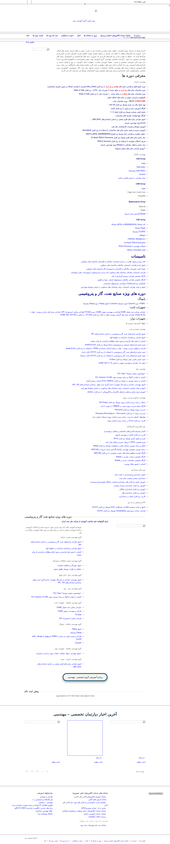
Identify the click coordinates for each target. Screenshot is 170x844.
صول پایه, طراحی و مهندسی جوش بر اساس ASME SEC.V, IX (122, 363)
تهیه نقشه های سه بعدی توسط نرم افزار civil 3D (127, 105)
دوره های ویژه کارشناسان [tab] (136, 427)
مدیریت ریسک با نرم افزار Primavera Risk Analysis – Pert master (120, 413)
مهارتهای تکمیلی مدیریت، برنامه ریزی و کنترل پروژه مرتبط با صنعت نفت (118, 417)
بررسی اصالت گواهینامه (97, 817)
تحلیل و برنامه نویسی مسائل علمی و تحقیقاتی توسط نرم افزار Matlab (119, 446)
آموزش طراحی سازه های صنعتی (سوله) (130, 149)
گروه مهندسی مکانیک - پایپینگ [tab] (70, 624)
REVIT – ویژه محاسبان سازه (129, 101)
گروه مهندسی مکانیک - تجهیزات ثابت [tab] (67, 603)
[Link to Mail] (29, 2)
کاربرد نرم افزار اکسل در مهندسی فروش (130, 435)
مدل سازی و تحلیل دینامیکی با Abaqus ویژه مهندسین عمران (123, 145)
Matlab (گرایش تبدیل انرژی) (135, 214)
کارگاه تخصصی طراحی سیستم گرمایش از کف (128, 276)
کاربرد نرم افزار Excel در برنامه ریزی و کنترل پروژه (126, 421)
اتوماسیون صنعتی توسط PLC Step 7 (131, 374)
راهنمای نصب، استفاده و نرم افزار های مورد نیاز (88, 802)
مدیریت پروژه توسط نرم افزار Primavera (130, 410)
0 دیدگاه (98, 758)
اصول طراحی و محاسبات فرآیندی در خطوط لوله (127, 337)
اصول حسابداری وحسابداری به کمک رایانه (129, 475)
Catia (143, 163)
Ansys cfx (141, 224)
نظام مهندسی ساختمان (44, 811)
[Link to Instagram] (25, 2)
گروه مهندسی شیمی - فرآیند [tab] (70, 537)
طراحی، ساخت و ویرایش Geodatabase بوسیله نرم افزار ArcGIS (121, 511)
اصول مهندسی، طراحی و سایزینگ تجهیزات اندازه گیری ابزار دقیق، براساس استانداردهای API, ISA (108, 385)
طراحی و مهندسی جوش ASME (108, 312)
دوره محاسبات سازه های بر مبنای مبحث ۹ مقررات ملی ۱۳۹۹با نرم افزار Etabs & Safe (109, 90)
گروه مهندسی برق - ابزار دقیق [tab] (70, 575)
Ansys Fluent (140, 228)
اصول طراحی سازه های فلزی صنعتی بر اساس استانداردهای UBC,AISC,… (117, 119)
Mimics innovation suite (136, 250)
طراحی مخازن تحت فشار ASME (133, 312)
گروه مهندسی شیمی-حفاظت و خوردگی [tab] (66, 561)
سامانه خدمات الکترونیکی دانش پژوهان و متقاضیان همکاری (84, 811)
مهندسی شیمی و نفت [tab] (137, 329)
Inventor (142, 174)
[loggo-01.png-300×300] (85, 21)
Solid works (141, 167)
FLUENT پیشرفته (138, 232)
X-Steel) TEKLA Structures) (134, 243)
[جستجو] (143, 42)
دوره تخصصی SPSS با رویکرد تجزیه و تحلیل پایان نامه (125, 442)
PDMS (142, 304)
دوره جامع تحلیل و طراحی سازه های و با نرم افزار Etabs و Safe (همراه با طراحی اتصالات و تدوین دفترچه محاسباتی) (96, 87)
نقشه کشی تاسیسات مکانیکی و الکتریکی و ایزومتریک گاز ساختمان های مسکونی (115, 269)
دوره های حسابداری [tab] (138, 470)
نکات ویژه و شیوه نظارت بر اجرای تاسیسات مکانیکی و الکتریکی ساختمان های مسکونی (113, 262)
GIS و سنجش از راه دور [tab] (136, 502)
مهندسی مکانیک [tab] (139, 154)
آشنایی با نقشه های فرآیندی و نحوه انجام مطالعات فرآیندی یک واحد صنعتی (117, 341)
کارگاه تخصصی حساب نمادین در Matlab (130, 457)
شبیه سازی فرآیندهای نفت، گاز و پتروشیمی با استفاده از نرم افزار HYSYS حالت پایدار (113, 352)
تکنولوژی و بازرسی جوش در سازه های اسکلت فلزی (126, 97)
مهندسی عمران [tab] (139, 82)
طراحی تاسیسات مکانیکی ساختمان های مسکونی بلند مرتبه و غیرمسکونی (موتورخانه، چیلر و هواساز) (108, 272)
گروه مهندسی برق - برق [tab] (72, 589)
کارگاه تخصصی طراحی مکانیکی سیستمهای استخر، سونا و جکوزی (121, 280)
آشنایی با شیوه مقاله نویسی (134, 464)
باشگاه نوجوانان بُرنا (45, 814)
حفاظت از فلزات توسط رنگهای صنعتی (67, 569)
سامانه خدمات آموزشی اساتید (95, 814)
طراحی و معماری (46, 797)
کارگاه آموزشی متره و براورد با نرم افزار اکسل (128, 108)
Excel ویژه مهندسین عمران (134, 123)
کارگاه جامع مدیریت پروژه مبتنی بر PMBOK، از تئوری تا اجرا (122, 406)
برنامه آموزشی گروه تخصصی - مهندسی (85, 677)
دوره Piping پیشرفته (90, 304)
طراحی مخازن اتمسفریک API (72, 312)
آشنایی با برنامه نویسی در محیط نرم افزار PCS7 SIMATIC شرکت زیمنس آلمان (115, 381)
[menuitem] (28, 35)
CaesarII (78, 643)
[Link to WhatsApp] (33, 2)
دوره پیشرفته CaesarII (118, 304)
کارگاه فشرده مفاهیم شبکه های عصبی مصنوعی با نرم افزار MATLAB (119, 453)
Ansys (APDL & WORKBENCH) (124, 224)
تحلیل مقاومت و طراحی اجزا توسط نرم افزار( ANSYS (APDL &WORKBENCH (115, 134)
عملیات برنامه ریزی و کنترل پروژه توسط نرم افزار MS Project (122, 402)
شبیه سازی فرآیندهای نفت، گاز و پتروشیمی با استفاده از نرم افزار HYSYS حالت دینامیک (112, 356)
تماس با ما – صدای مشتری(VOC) (93, 808)
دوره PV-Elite (90, 312)
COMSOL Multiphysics (136, 239)
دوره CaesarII (133, 304)
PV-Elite (78, 615)
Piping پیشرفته (75, 633)
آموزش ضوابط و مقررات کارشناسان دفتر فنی (128, 127)
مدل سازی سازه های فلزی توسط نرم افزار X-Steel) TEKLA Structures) (118, 138)
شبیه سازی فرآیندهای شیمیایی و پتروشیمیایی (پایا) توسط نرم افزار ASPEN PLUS (115, 345)
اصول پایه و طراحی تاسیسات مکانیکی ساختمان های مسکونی (122, 265)
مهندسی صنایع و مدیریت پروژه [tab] (134, 398)
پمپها (143, 323)
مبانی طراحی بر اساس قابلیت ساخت (131, 178)
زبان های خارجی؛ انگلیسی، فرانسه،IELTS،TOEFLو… (33, 808)
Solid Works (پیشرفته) (137, 171)
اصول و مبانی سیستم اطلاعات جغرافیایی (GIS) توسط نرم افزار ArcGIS (118, 507)
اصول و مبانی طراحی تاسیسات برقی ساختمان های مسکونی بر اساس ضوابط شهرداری (113, 287)
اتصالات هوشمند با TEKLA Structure (131, 246)
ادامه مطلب (55, 762)
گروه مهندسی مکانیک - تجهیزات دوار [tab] (68, 649)
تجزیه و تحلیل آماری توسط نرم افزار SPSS (129, 439)
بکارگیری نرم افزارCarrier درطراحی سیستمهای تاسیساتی (124, 283)
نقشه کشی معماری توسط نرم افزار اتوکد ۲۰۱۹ (127, 112)
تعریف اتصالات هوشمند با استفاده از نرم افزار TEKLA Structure (121, 141)
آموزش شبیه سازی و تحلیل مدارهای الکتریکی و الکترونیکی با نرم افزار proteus (116, 392)
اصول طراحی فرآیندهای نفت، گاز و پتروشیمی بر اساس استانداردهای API (118, 334)
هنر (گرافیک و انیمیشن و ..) (43, 799)
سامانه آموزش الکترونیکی (96, 797)
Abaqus (142, 235)
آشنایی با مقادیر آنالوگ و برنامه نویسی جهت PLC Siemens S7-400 (120, 377)
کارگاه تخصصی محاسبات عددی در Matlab (130, 460)
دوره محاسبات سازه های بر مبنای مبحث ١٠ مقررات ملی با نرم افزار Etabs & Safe (112, 94)
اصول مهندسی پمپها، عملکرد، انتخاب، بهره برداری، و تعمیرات (58, 653)
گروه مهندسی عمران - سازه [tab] (71, 659)
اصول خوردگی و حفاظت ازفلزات (69, 565)
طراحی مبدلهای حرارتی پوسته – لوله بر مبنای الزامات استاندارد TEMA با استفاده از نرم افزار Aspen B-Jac (105, 348)
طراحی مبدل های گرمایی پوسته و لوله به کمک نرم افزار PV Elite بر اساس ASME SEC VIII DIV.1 (97, 315)
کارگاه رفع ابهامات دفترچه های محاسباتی (130, 116)
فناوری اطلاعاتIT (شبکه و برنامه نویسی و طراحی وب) (32, 805)
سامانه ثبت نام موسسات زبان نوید (93, 825)
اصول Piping (104, 304)
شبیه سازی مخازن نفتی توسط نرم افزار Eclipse (127, 359)
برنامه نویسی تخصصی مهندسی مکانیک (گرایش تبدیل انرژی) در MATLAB (118, 449)
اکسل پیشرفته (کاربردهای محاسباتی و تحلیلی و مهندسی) (124, 431)
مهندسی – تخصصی (46, 802)
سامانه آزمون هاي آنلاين (98, 799)
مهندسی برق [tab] (140, 369)
